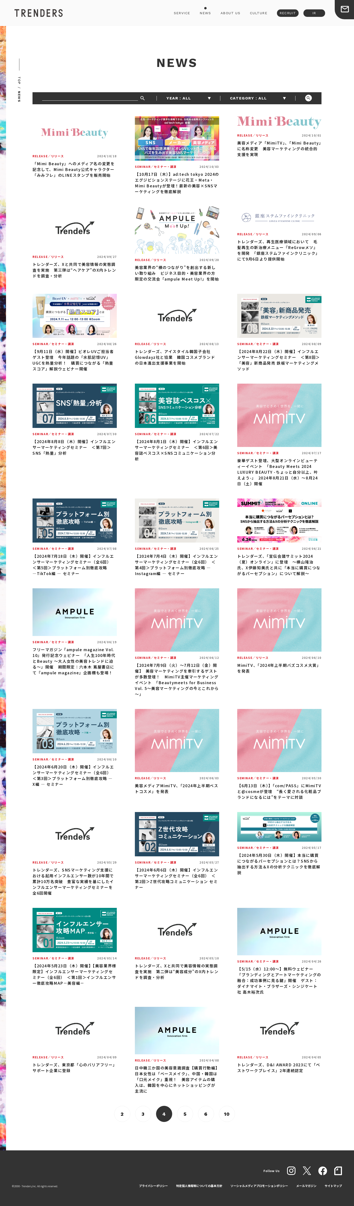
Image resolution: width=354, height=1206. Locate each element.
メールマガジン (306, 1186)
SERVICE (182, 13)
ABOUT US (230, 13)
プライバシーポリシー (153, 1186)
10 (227, 1114)
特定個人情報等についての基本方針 (199, 1186)
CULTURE (258, 13)
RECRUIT (288, 13)
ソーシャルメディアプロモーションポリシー (259, 1186)
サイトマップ (333, 1186)
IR (314, 13)
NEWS (205, 13)
